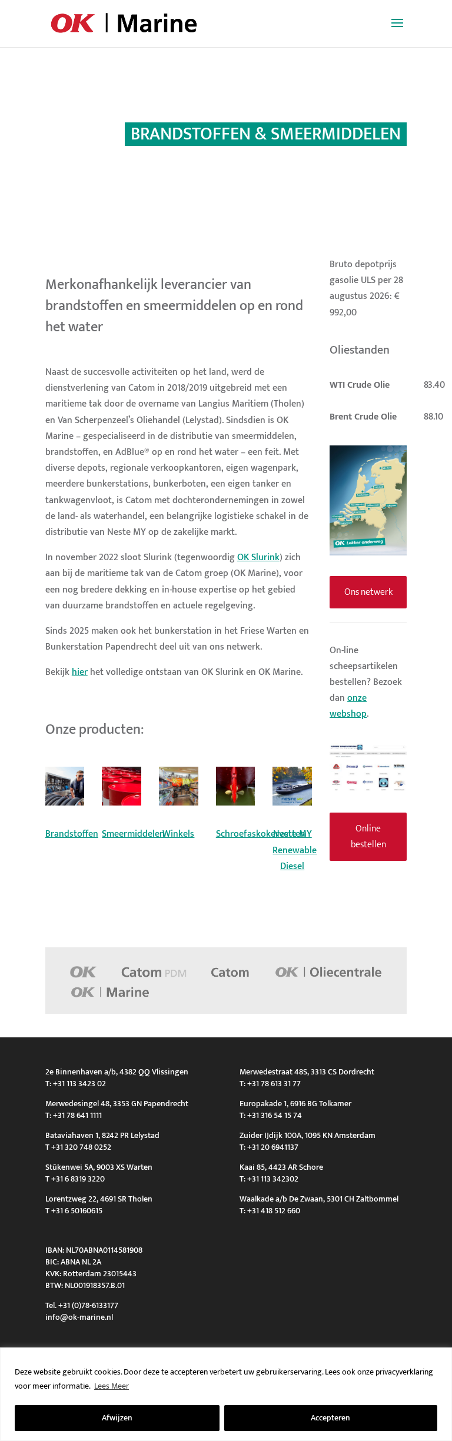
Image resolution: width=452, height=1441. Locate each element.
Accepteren (330, 1418)
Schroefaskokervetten (260, 834)
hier (80, 672)
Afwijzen (117, 1418)
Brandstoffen (71, 834)
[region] (226, 1394)
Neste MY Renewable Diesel (294, 850)
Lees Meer (111, 1386)
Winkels (178, 834)
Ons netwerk (368, 592)
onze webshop (348, 706)
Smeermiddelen (133, 834)
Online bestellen (368, 837)
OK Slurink (258, 557)
